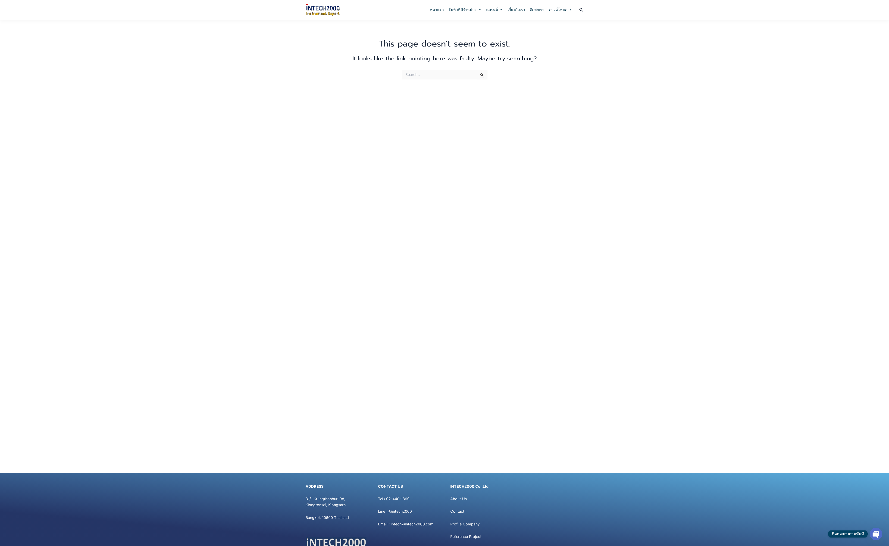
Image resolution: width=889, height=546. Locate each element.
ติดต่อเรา (537, 9)
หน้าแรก (437, 9)
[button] (581, 10)
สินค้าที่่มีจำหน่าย (462, 9)
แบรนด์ (492, 9)
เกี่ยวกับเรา (516, 9)
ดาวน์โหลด (558, 9)
